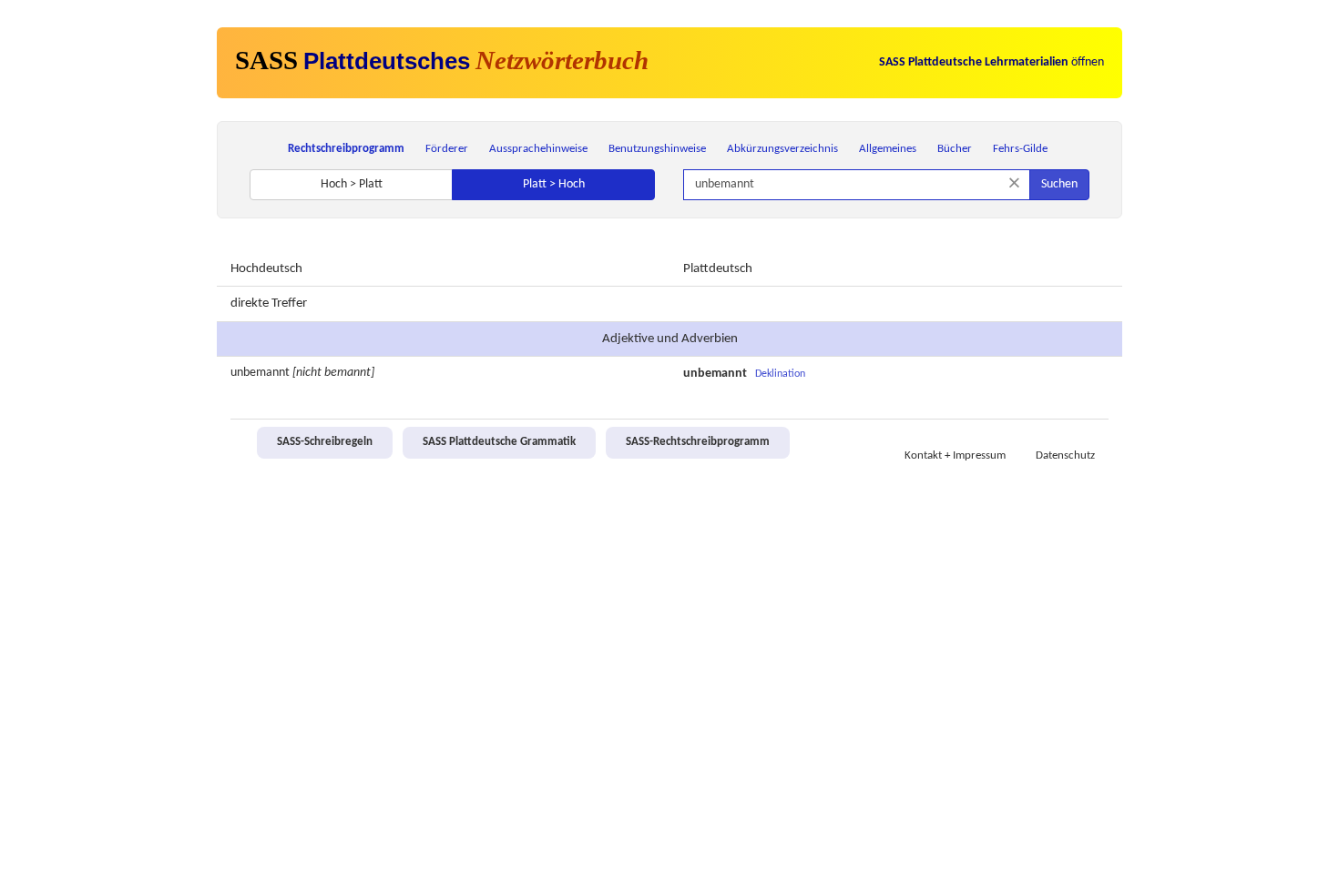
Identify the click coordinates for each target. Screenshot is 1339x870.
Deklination (780, 374)
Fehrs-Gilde (1020, 149)
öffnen (991, 62)
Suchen (1059, 184)
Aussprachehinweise (538, 149)
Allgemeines (887, 149)
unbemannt (260, 372)
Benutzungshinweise (657, 149)
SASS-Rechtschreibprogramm (698, 442)
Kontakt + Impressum (955, 455)
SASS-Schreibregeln (325, 442)
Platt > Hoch (554, 184)
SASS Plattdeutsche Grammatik (499, 442)
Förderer (446, 149)
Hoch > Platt (352, 184)
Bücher (954, 149)
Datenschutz (1065, 455)
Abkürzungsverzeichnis (782, 149)
